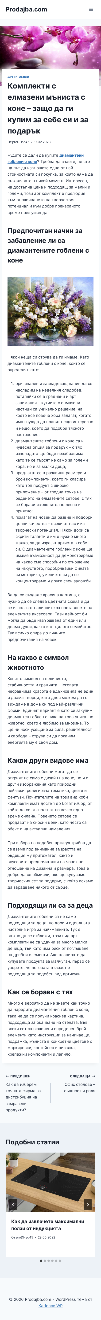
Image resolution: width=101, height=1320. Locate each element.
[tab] (41, 1261)
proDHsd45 (20, 142)
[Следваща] (88, 1204)
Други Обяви (18, 76)
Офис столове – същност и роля (79, 1083)
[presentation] (50, 1182)
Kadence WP (51, 1305)
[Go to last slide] (13, 1204)
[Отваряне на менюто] (91, 9)
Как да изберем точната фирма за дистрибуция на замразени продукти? (23, 1093)
